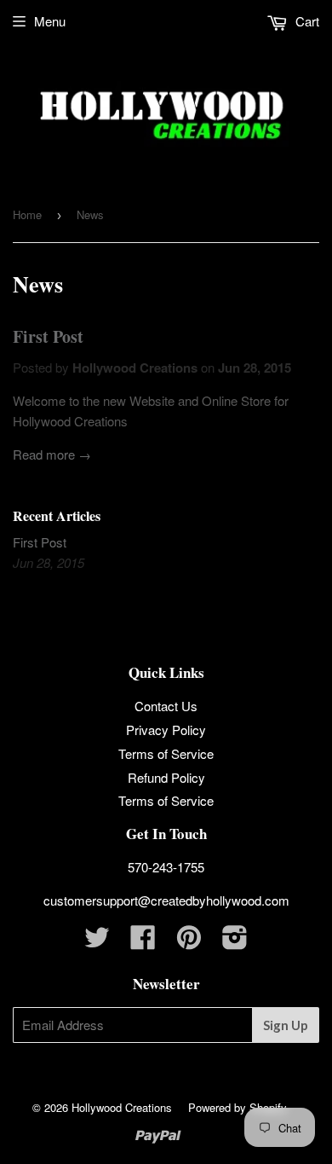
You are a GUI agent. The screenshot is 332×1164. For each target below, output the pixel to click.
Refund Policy (166, 777)
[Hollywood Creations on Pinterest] (189, 942)
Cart (305, 21)
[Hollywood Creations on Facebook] (143, 942)
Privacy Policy (166, 729)
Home (27, 214)
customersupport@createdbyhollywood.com (166, 900)
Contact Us (166, 706)
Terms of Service (166, 753)
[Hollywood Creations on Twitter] (97, 942)
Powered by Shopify (237, 1107)
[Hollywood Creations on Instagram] (235, 942)
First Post (48, 336)
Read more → (52, 454)
